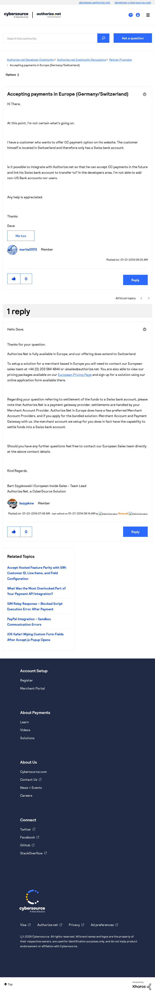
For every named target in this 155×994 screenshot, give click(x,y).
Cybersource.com (33, 771)
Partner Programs (120, 59)
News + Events (31, 787)
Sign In (138, 15)
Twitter (25, 829)
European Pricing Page (75, 374)
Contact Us (28, 779)
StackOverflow (31, 853)
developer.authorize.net (95, 2)
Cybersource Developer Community (16, 15)
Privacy (74, 925)
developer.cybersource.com (133, 2)
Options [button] (11, 74)
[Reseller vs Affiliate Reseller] (141, 298)
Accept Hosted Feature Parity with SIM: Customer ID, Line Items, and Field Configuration (36, 572)
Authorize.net (47, 925)
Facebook (27, 837)
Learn (24, 722)
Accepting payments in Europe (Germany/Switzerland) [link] (45, 65)
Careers (26, 795)
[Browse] (146, 15)
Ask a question (133, 38)
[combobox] (56, 38)
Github (25, 845)
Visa (23, 925)
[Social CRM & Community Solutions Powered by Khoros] (142, 985)
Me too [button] (21, 236)
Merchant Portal (32, 688)
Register (26, 680)
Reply (135, 280)
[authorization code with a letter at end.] (148, 298)
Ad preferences (102, 925)
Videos (25, 730)
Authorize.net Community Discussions (81, 59)
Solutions (27, 738)
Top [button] (10, 984)
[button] (13, 279)
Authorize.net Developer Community (30, 59)
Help (132, 15)
